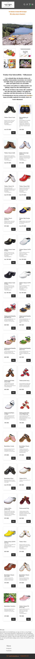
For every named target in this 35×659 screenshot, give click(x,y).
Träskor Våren (22, 541)
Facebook (8, 650)
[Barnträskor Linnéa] (10, 438)
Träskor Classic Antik (9, 153)
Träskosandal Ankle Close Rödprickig (24, 413)
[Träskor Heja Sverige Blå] (25, 210)
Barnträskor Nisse (8, 478)
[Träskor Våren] (25, 533)
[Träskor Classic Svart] (10, 109)
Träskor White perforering (7, 509)
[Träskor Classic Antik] (10, 144)
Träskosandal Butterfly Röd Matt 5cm (10, 317)
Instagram (8, 648)
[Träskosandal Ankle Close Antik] (10, 372)
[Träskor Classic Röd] (25, 178)
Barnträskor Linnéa (9, 446)
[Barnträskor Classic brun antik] (10, 566)
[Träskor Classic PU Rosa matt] (25, 598)
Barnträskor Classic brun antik (9, 575)
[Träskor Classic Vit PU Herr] (25, 241)
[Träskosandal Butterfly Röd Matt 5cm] (10, 308)
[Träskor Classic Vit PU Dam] (25, 274)
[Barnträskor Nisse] (10, 470)
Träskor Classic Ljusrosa (8, 219)
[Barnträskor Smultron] (10, 598)
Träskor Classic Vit (9, 186)
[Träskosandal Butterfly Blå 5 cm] (25, 308)
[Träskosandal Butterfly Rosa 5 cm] (10, 340)
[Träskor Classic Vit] (10, 178)
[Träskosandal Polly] (25, 500)
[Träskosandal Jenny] (25, 372)
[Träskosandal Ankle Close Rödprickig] (25, 404)
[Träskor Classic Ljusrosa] (10, 210)
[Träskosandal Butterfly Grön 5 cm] (25, 340)
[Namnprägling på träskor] (25, 109)
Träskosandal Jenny (24, 380)
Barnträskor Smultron (9, 606)
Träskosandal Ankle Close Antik (9, 381)
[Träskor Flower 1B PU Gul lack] (10, 533)
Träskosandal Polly (24, 508)
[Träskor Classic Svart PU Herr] (10, 241)
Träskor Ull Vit (23, 478)
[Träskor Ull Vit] (25, 470)
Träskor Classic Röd (24, 186)
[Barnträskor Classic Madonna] (25, 566)
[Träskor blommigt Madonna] (25, 144)
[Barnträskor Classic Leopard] (25, 438)
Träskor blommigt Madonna (23, 153)
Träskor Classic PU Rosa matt (24, 607)
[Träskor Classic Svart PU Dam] (10, 274)
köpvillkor (29, 95)
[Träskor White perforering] (10, 500)
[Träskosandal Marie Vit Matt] (10, 404)
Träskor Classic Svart (9, 117)
